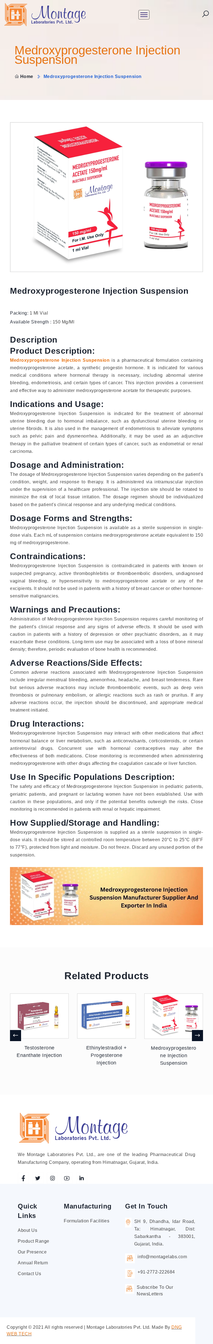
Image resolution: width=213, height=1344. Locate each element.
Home (26, 76)
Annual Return (33, 1262)
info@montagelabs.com (162, 1256)
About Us (27, 1230)
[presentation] (15, 1035)
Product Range (33, 1241)
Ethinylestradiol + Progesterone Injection (106, 1055)
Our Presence (32, 1252)
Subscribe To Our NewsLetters (155, 1290)
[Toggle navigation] (143, 14)
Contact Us (29, 1273)
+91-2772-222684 (156, 1272)
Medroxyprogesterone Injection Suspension (60, 360)
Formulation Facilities (86, 1221)
